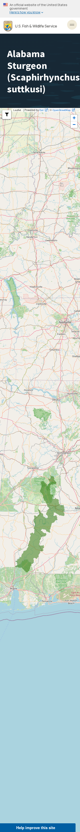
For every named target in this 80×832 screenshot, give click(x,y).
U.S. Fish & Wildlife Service (36, 26)
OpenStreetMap (61, 110)
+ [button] (74, 118)
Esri (42, 110)
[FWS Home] (8, 26)
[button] (6, 114)
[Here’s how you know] (40, 9)
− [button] (74, 124)
